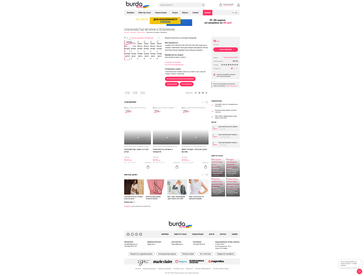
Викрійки (130, 13)
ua (233, 13)
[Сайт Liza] (144, 261)
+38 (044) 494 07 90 (130, 246)
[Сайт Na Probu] (216, 261)
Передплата (189, 269)
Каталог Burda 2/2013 (130, 146)
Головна (126, 32)
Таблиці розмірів (172, 84)
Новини (195, 13)
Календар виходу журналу (167, 254)
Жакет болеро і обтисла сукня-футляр (194, 150)
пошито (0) (148, 162)
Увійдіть (127, 206)
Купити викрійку (225, 49)
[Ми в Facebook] (128, 234)
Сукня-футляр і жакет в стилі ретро (136, 150)
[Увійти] (238, 5)
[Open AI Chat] (359, 271)
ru (236, 13)
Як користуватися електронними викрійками (180, 79)
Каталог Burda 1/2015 (188, 146)
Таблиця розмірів (188, 254)
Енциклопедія (160, 13)
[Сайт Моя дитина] (181, 261)
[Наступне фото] (159, 38)
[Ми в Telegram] (140, 234)
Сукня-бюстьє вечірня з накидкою (163, 150)
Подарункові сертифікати (225, 254)
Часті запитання (187, 84)
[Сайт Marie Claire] (162, 261)
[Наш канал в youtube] (132, 234)
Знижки (208, 13)
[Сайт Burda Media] (196, 261)
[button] (207, 102)
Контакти (138, 269)
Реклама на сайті (178, 269)
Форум (175, 13)
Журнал (185, 13)
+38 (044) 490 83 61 (199, 244)
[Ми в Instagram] (136, 234)
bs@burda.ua (151, 244)
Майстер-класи (144, 13)
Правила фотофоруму (164, 269)
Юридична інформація (149, 269)
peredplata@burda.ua (130, 244)
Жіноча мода (141, 32)
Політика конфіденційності (203, 269)
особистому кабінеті (231, 86)
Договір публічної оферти (221, 269)
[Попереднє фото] (127, 38)
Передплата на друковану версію (141, 254)
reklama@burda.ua (177, 244)
